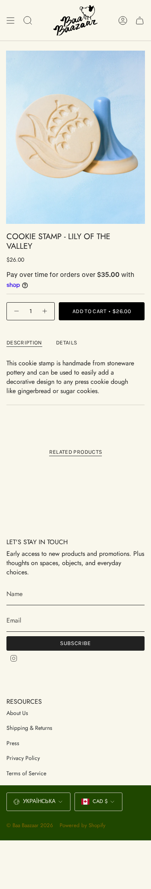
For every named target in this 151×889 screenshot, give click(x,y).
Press (12, 743)
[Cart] (139, 20)
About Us (17, 713)
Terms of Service (26, 773)
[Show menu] (10, 20)
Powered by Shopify (82, 825)
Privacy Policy (23, 758)
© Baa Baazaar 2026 (29, 825)
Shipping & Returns (29, 728)
